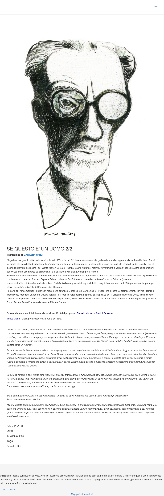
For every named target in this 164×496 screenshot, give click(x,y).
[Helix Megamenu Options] (156, 7)
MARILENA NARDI (33, 254)
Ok (3, 489)
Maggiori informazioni (82, 494)
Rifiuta (13, 489)
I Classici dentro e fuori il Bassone (94, 313)
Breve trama (13, 318)
